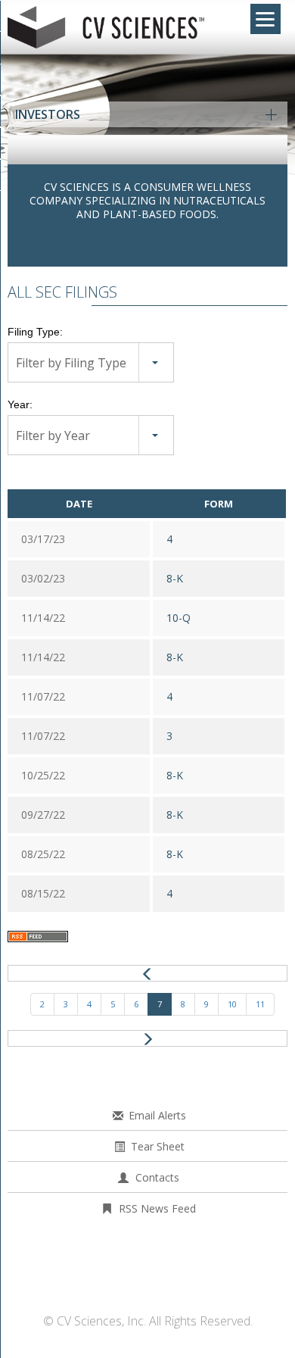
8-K (174, 578)
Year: (20, 404)
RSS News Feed (157, 1208)
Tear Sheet (158, 1146)
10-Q (178, 617)
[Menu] (265, 19)
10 (232, 1004)
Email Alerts (157, 1115)
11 (260, 1004)
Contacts (157, 1177)
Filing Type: (35, 332)
